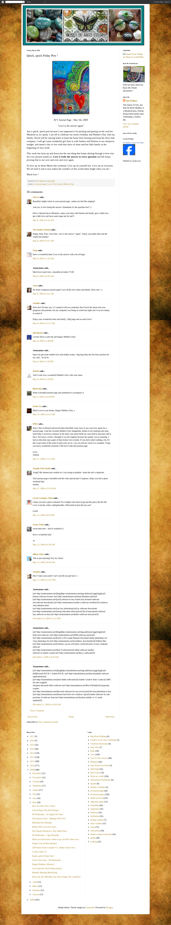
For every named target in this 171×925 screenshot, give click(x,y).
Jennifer (36, 303)
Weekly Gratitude (97, 787)
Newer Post (32, 717)
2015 (32, 745)
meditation (94, 816)
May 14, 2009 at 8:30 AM (44, 562)
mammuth (90, 907)
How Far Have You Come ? (44, 806)
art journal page (96, 791)
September (37, 786)
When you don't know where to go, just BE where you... (56, 839)
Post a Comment (37, 710)
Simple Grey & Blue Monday (44, 843)
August (35, 790)
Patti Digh (94, 769)
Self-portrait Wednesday (100, 780)
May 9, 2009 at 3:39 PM (43, 379)
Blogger (109, 907)
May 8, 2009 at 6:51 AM (43, 241)
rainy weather (96, 823)
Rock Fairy (95, 773)
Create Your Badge (137, 142)
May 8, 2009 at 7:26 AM (43, 258)
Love (92, 754)
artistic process (96, 798)
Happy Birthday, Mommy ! (43, 864)
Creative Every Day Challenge (103, 740)
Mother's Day (69, 184)
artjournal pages (97, 802)
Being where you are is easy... (44, 827)
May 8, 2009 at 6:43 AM (43, 220)
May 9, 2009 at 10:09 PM (43, 397)
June (34, 798)
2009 (32, 770)
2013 (32, 753)
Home (71, 717)
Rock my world (97, 776)
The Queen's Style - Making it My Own (49, 818)
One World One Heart (99, 765)
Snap (35, 250)
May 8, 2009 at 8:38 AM (43, 276)
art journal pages (40, 184)
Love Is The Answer (55, 184)
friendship (94, 805)
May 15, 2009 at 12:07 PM (44, 580)
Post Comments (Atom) (48, 722)
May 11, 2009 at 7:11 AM (44, 459)
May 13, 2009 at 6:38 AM (44, 544)
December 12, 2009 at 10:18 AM (47, 704)
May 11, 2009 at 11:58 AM (44, 488)
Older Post (109, 717)
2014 (32, 749)
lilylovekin (37, 389)
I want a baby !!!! (39, 852)
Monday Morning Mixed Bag (44, 872)
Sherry (36, 197)
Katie (92, 751)
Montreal (94, 762)
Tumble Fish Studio (41, 468)
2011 (32, 761)
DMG (35, 424)
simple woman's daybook (101, 834)
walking (93, 841)
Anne (35, 285)
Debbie (36, 371)
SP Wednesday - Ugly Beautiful (45, 835)
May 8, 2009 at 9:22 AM (43, 294)
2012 (32, 757)
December (37, 773)
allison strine (38, 554)
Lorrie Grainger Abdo (43, 498)
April (34, 882)
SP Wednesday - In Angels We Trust (47, 814)
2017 (32, 736)
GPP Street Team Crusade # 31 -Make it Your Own (53, 847)
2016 (32, 740)
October (36, 781)
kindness (94, 812)
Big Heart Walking (98, 736)
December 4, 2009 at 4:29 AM (46, 657)
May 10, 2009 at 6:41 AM (44, 414)
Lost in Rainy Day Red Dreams (45, 810)
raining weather (96, 820)
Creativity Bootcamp (99, 744)
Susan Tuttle (38, 524)
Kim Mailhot (131, 101)
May (34, 802)
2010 (32, 765)
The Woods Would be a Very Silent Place (49, 831)
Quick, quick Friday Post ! (43, 856)
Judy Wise (94, 747)
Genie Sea (37, 406)
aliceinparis (38, 333)
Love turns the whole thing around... (47, 868)
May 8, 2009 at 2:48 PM (43, 341)
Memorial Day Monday (42, 823)
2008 (32, 900)
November (37, 777)
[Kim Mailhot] (129, 154)
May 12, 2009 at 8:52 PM (43, 515)
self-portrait (95, 831)
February (36, 890)
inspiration (94, 809)
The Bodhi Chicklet (41, 230)
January (36, 894)
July (34, 794)
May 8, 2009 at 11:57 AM (44, 323)
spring (93, 838)
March (35, 886)
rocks (92, 827)
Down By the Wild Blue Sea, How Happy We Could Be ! (56, 877)
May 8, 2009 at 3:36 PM (43, 361)
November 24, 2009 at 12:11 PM (46, 618)
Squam (93, 783)
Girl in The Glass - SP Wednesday (46, 860)
